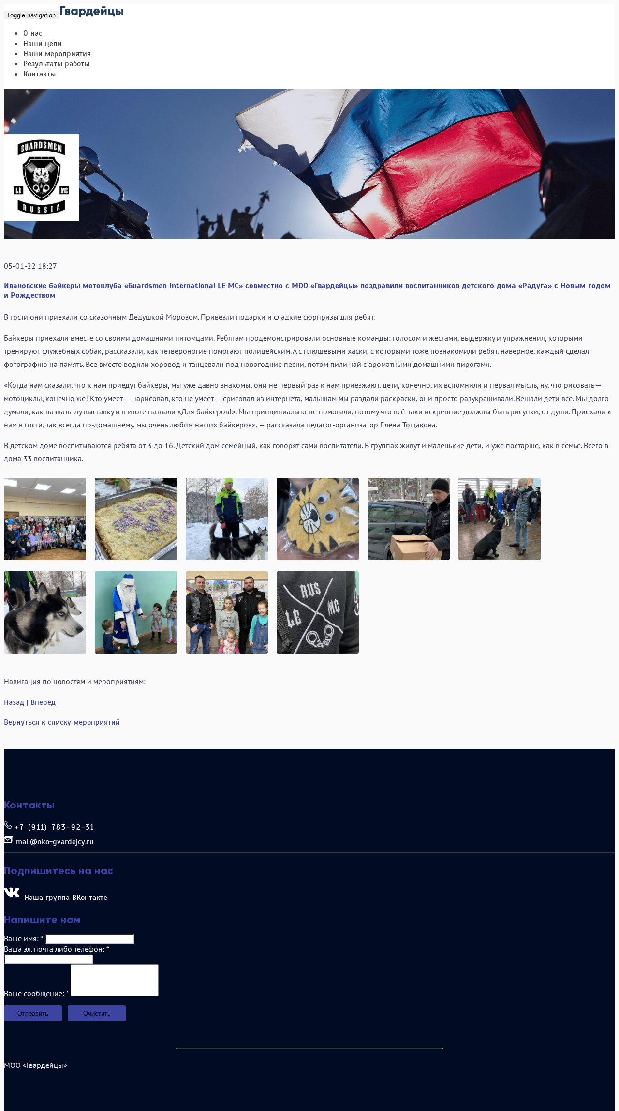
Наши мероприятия (57, 54)
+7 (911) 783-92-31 (55, 827)
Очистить (97, 1013)
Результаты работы (56, 64)
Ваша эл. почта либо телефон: (56, 949)
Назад (14, 702)
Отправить (32, 1013)
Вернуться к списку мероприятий (62, 722)
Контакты (39, 74)
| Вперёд (41, 702)
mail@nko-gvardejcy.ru (55, 842)
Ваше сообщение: (36, 993)
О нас (32, 33)
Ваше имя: (23, 938)
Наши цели (42, 43)
